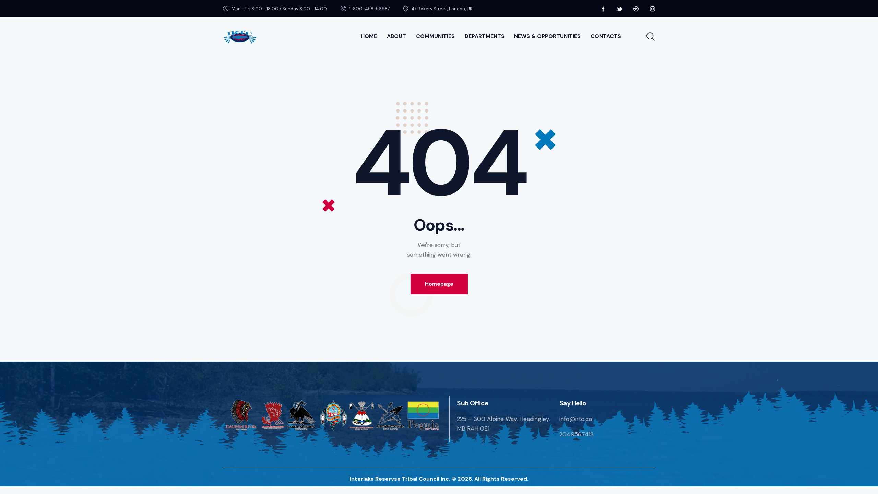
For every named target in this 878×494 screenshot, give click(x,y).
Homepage (439, 284)
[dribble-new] (636, 8)
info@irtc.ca (575, 419)
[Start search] (650, 36)
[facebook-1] (603, 8)
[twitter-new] (619, 8)
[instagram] (652, 8)
